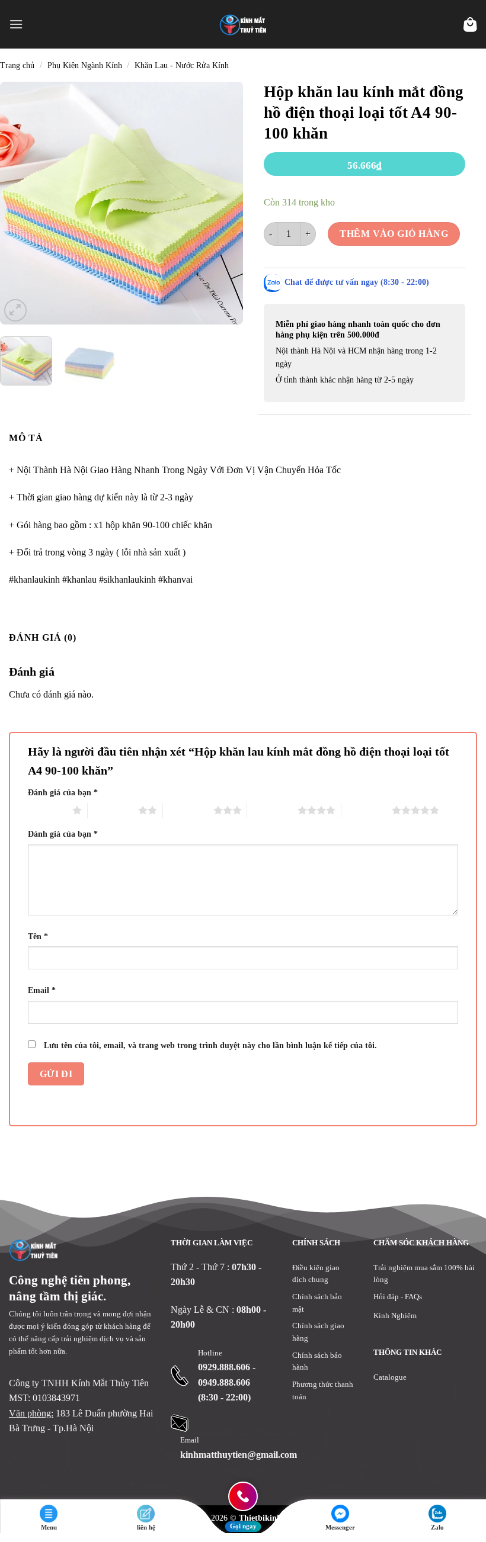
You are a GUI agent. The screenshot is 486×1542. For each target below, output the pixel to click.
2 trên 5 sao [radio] (113, 810)
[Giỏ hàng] (470, 24)
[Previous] (19, 203)
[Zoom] (15, 310)
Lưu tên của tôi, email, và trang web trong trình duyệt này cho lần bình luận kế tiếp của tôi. (210, 1045)
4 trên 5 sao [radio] (272, 810)
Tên (38, 936)
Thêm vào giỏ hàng (394, 234)
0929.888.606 (224, 1367)
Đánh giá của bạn (63, 792)
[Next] (223, 203)
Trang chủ (17, 65)
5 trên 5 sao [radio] (366, 810)
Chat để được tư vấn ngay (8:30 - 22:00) (356, 282)
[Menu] (16, 23)
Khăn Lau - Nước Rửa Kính (182, 65)
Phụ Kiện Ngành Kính (84, 65)
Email (42, 990)
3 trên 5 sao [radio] (188, 810)
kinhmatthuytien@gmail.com (238, 1455)
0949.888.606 (224, 1382)
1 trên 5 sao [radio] (47, 810)
